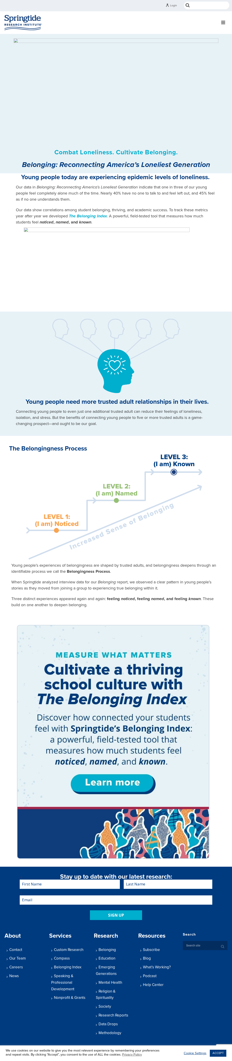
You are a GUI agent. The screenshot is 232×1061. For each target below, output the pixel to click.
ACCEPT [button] (218, 1053)
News (14, 976)
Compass (62, 958)
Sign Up (116, 915)
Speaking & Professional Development (62, 982)
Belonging (107, 949)
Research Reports (113, 1015)
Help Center (153, 984)
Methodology (110, 1032)
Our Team (17, 958)
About (13, 935)
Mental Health (110, 982)
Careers (16, 967)
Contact (15, 949)
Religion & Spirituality (106, 994)
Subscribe (151, 949)
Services (60, 935)
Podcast (150, 976)
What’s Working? (157, 967)
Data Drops (108, 1024)
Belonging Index (67, 967)
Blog (147, 958)
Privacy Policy (132, 1054)
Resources (151, 935)
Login (173, 5)
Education (107, 958)
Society (105, 1006)
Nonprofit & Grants (69, 997)
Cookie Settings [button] (195, 1053)
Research (106, 935)
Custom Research (68, 949)
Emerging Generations (106, 970)
